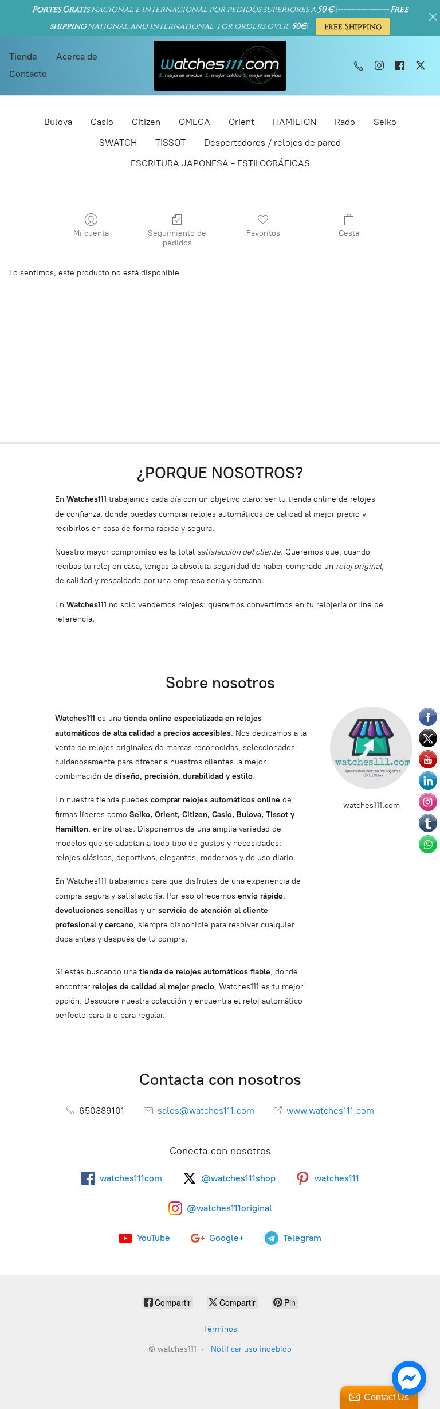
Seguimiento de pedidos (177, 238)
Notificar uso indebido (251, 1349)
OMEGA (194, 121)
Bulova (58, 121)
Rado (345, 121)
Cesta (349, 233)
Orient (241, 121)
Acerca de (76, 56)
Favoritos (263, 233)
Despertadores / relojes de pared (272, 142)
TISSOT (170, 142)
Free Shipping (353, 26)
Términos (220, 1329)
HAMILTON (294, 121)
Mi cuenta (91, 233)
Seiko (385, 121)
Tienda (23, 56)
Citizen (146, 121)
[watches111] (220, 66)
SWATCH (118, 142)
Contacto (28, 73)
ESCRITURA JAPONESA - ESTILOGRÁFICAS (220, 163)
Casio (102, 121)
